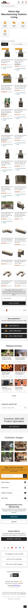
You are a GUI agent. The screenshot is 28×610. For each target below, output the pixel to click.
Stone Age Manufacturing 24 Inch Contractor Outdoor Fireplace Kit (7, 137)
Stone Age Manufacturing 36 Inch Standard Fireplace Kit (21, 137)
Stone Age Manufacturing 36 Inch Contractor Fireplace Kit (21, 61)
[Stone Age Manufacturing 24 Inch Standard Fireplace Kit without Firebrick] (7, 154)
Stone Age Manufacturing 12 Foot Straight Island (7, 261)
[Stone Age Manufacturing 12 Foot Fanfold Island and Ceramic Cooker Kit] (7, 231)
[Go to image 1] (20, 56)
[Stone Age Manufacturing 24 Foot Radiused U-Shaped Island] (7, 274)
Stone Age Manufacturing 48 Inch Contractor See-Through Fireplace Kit (21, 87)
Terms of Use (10, 598)
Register (14, 517)
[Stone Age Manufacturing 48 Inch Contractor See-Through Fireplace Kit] (21, 78)
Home (2, 5)
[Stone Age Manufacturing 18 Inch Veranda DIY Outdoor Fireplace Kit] (7, 102)
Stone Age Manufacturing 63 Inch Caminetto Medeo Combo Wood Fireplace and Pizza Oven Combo (7, 87)
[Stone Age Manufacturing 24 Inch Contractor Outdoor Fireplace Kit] (7, 128)
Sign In (14, 521)
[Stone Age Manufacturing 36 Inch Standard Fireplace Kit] (21, 128)
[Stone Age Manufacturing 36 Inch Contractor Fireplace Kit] (21, 52)
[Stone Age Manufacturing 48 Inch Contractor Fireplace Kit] (7, 52)
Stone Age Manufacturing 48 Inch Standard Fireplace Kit (21, 111)
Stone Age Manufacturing (10, 5)
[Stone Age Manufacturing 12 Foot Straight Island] (7, 253)
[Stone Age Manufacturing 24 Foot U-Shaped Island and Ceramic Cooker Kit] (21, 274)
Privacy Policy (17, 598)
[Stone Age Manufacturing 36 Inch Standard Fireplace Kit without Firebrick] (7, 180)
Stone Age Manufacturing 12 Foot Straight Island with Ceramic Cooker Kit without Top (21, 240)
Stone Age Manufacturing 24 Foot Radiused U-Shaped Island (7, 282)
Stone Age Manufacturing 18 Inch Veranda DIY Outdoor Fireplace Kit (7, 111)
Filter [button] (5, 44)
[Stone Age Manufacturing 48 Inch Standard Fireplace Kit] (21, 102)
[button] (14, 331)
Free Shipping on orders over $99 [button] (14, 554)
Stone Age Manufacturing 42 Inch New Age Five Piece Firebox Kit (21, 188)
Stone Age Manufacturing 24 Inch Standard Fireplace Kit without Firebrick (7, 163)
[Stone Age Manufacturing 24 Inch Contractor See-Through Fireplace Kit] (21, 154)
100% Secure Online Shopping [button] (14, 564)
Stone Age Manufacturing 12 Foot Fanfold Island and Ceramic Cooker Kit (7, 240)
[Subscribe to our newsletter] (25, 476)
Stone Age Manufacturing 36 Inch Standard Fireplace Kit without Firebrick (7, 189)
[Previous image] (16, 52)
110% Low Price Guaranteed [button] (14, 559)
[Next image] (25, 52)
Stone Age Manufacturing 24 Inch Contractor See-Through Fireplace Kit (21, 162)
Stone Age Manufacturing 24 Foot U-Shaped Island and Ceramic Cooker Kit (21, 282)
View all (14, 395)
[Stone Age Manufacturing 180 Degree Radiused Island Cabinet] (21, 253)
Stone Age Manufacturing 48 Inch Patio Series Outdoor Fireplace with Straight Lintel (7, 214)
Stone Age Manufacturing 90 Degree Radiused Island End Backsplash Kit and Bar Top (21, 214)
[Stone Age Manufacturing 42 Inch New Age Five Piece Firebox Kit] (21, 180)
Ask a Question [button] (14, 426)
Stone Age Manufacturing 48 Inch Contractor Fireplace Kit (7, 61)
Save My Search (14, 303)
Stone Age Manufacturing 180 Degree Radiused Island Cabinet (21, 262)
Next (24, 310)
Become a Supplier (14, 539)
